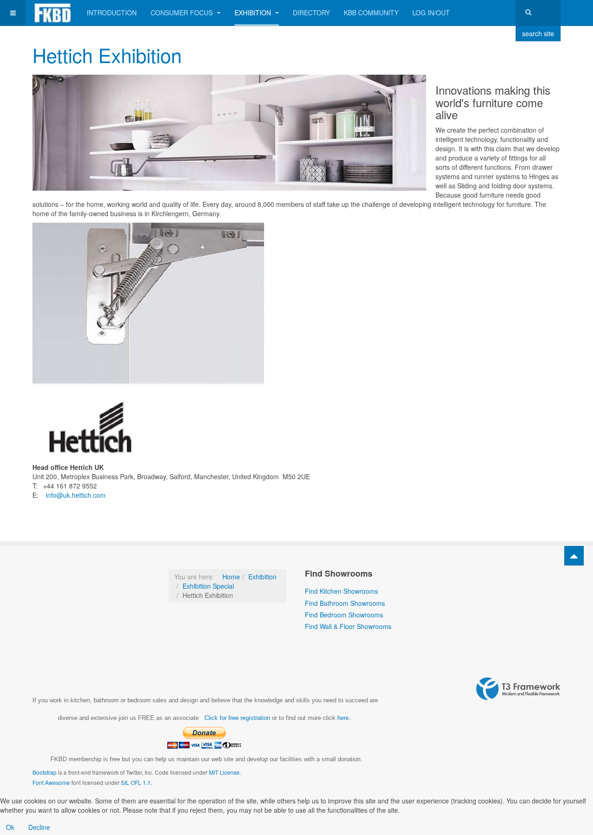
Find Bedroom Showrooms (344, 614)
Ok (10, 827)
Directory (311, 12)
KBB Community (371, 12)
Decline (39, 827)
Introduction (112, 12)
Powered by (518, 688)
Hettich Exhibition (107, 55)
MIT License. (225, 772)
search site (538, 33)
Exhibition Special (208, 586)
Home (231, 576)
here (343, 717)
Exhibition (253, 12)
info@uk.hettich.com (76, 495)
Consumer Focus (182, 12)
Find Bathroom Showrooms (345, 603)
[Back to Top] (574, 555)
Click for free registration (236, 717)
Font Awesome (51, 782)
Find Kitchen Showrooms (341, 591)
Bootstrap (44, 772)
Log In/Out (431, 12)
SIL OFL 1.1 (136, 782)
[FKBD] (52, 13)
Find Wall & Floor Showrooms (348, 626)
